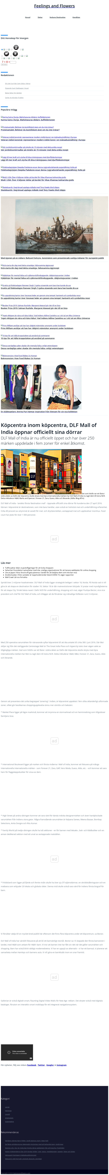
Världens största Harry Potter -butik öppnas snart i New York (26, 1141)
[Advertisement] (54, 680)
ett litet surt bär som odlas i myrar (17, 84)
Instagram (62, 1065)
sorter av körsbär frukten (14, 98)
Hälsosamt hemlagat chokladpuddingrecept (20, 1155)
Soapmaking (9, 1122)
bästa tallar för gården (13, 93)
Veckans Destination (57, 17)
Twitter (41, 1065)
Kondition (76, 17)
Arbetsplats (9, 1118)
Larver (7, 1107)
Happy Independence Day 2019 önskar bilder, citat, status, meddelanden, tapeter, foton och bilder (40, 1152)
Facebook (31, 1065)
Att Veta (4, 64)
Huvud (27, 17)
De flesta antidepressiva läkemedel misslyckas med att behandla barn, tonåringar (34, 1144)
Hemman (8, 1111)
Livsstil (7, 1114)
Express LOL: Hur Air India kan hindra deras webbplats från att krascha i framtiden (34, 1148)
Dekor (40, 17)
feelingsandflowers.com (21, 1173)
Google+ (50, 1065)
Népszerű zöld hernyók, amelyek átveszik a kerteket (23, 1159)
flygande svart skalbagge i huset (17, 88)
